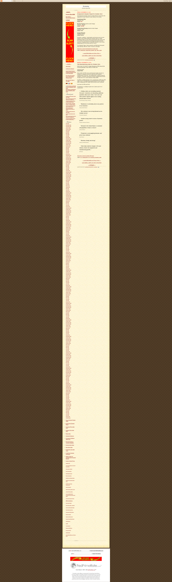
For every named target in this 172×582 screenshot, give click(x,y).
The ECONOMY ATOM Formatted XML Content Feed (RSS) (70, 495)
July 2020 (67, 317)
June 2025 (67, 397)
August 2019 (68, 301)
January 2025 (68, 390)
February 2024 (68, 375)
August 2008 (68, 170)
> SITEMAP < (91, 58)
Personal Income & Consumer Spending (70, 442)
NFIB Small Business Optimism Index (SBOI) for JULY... (70, 109)
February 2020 (68, 310)
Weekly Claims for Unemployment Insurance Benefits (71, 457)
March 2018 (68, 278)
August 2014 (68, 220)
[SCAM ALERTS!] (70, 62)
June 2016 (67, 249)
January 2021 (68, 325)
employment (82, 50)
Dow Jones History (69, 471)
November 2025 (68, 404)
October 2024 (68, 386)
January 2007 (68, 144)
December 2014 (68, 225)
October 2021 (68, 337)
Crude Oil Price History (69, 491)
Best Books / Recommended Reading (70, 17)
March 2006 (68, 130)
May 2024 (67, 379)
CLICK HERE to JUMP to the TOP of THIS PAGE (91, 55)
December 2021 (68, 340)
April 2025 (67, 394)
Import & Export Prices (70, 461)
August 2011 (68, 187)
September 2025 (68, 401)
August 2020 (68, 318)
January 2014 (68, 213)
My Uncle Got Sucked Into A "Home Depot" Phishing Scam (70, 76)
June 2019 (67, 299)
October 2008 (68, 173)
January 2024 (68, 373)
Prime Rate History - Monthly (70, 505)
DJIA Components (68, 475)
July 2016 (67, 250)
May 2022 (67, 347)
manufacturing (85, 157)
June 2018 (67, 282)
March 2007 (68, 147)
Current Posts (68, 417)
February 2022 (68, 343)
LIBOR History (68, 521)
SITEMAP (68, 20)
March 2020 (68, 311)
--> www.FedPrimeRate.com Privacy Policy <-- (92, 53)
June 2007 (67, 151)
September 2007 (68, 155)
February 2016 (68, 243)
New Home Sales (69, 447)
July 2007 (67, 152)
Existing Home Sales (70, 445)
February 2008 (68, 162)
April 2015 (67, 231)
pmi (89, 157)
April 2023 (67, 361)
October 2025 (68, 402)
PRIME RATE (68, 463)
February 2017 (68, 260)
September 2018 (68, 286)
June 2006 (67, 134)
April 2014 (67, 216)
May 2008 (67, 166)
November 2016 (68, 256)
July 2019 (67, 300)
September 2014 (68, 221)
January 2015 (68, 227)
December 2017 (68, 274)
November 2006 (68, 141)
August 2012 (68, 191)
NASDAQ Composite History (70, 478)
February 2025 (68, 391)
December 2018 (68, 290)
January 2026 (68, 406)
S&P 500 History (68, 487)
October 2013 (68, 209)
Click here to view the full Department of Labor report (87, 48)
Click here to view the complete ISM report (85, 155)
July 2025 (67, 398)
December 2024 (68, 388)
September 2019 (68, 303)
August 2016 (68, 252)
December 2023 (68, 372)
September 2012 (68, 192)
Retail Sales (68, 433)
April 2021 (67, 329)
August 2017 (68, 268)
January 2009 (68, 177)
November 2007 (68, 158)
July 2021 (67, 333)
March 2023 (68, 359)
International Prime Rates (70, 512)
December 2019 (68, 307)
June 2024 (67, 380)
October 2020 (68, 321)
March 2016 (68, 245)
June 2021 (67, 332)
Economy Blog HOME (70, 14)
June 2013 (67, 205)
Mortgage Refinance (69, 528)
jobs (95, 50)
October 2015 (68, 238)
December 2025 (68, 405)
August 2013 (68, 206)
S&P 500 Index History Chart (70, 489)
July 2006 (67, 136)
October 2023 (68, 369)
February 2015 (68, 228)
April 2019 (67, 296)
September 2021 (68, 336)
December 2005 (68, 126)
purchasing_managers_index (95, 157)
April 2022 (67, 346)
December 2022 (68, 357)
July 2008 (67, 169)
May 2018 (67, 281)
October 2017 (68, 271)
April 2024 (67, 377)
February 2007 (68, 145)
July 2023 (67, 365)
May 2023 (67, 362)
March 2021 (68, 328)
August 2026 (68, 416)
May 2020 (67, 314)
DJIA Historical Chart (69, 473)
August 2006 (68, 137)
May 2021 (67, 330)
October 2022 (68, 354)
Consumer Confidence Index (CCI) (70, 439)
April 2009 (67, 181)
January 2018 (68, 275)
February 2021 (68, 326)
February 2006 (68, 129)
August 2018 (68, 285)
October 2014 (68, 223)
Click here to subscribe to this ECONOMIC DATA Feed (71, 90)
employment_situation (90, 50)
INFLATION (68, 66)
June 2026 (67, 413)
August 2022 (68, 351)
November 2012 (68, 195)
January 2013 (68, 198)
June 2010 (67, 184)
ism (81, 157)
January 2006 (68, 127)
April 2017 (67, 263)
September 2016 (68, 253)
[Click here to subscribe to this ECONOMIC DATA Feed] (71, 88)
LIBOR (67, 523)
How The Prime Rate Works (70, 507)
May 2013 (67, 203)
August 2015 (68, 235)
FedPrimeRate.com (91, 569)
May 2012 (67, 188)
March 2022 (68, 344)
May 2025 (67, 395)
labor (98, 50)
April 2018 (67, 279)
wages (100, 50)
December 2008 (68, 176)
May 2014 (67, 217)
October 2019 (68, 304)
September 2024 (68, 384)
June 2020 (67, 315)
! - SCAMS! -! (68, 64)
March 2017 (68, 261)
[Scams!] (86, 560)
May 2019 (67, 297)
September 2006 (68, 138)
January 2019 (68, 292)
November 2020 (68, 322)
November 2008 (68, 174)
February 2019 (68, 293)
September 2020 (68, 319)
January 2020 (68, 308)
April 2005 (67, 123)
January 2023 (68, 358)
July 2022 (67, 350)
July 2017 (67, 267)
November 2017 (68, 272)
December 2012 (68, 196)
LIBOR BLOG (68, 532)
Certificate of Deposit (70, 68)
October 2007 (68, 156)
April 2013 (67, 202)
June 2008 (67, 167)
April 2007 (67, 148)
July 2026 (67, 415)
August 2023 (68, 366)
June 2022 (67, 348)
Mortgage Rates (68, 514)
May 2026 (67, 412)
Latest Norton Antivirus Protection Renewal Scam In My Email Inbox (71, 72)
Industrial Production (70, 436)
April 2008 (67, 165)
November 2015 (68, 239)
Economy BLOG (68, 530)
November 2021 (68, 339)
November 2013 (68, 210)
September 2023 (68, 368)
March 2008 (68, 163)
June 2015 (67, 232)
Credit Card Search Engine (70, 498)
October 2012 (68, 194)
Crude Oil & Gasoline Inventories (70, 454)
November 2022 (68, 355)
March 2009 (68, 180)
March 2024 (68, 376)
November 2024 (68, 387)
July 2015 (67, 234)
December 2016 (68, 257)
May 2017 (67, 264)
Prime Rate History (69, 503)
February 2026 (68, 408)
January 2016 (68, 242)
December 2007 (68, 159)
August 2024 (68, 383)
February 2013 (68, 199)
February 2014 (68, 214)
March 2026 (68, 409)
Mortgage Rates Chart (69, 516)
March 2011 (68, 185)
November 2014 (68, 224)
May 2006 (67, 133)
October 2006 (68, 140)
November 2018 (68, 289)
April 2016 (67, 246)
